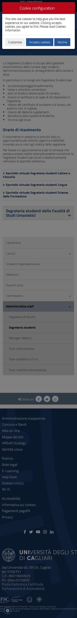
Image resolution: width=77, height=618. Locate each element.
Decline (62, 42)
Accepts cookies (39, 42)
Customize (15, 42)
